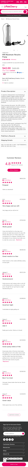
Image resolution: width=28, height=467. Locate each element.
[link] (9, 59)
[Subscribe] (23, 433)
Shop (4, 451)
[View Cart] (25, 7)
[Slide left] (10, 50)
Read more (19, 240)
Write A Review (14, 170)
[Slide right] (17, 50)
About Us (6, 454)
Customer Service (9, 444)
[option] (14, 15)
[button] (14, 91)
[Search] (25, 11)
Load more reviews (14, 415)
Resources (6, 447)
